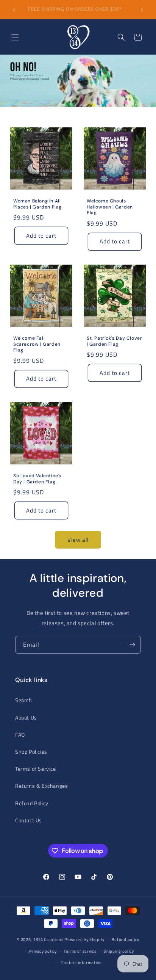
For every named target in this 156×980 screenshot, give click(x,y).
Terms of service (80, 951)
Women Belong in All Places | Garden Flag (37, 204)
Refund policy (125, 939)
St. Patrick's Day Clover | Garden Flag (114, 341)
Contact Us (28, 820)
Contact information (81, 963)
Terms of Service (35, 769)
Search (23, 700)
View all (78, 539)
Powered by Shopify (84, 939)
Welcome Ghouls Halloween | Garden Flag (110, 207)
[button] (15, 37)
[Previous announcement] (14, 10)
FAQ (20, 735)
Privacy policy (43, 951)
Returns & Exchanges (41, 786)
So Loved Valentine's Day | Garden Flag (37, 479)
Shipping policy (119, 951)
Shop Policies (31, 752)
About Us (26, 717)
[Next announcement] (142, 10)
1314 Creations (48, 939)
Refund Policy (31, 803)
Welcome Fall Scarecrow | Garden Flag (37, 344)
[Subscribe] (132, 645)
